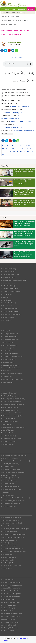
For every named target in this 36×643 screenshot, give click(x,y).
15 (10, 149)
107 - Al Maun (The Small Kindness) (11, 611)
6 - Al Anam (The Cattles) (8, 283)
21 (30, 149)
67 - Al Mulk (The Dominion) (9, 481)
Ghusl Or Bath (6, 12)
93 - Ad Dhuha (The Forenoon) (9, 563)
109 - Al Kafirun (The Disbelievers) (10, 616)
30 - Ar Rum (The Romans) (8, 359)
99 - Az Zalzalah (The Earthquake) (10, 588)
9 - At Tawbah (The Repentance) (10, 291)
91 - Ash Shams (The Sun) (8, 557)
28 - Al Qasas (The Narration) (9, 353)
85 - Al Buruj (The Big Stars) (9, 540)
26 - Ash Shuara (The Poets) (9, 348)
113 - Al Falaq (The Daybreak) (9, 628)
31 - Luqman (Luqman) (7, 362)
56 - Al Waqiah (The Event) (8, 441)
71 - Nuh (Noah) (5, 492)
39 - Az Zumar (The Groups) (9, 393)
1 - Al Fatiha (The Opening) (8, 269)
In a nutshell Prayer (22, 9)
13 (3, 149)
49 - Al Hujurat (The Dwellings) (9, 421)
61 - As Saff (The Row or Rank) (10, 464)
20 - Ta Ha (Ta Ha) (6, 331)
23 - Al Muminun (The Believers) (10, 339)
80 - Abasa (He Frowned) (8, 526)
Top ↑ (6, 640)
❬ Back (13, 57)
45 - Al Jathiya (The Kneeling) (9, 410)
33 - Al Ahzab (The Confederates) (10, 368)
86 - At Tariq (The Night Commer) (10, 543)
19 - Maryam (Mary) (6, 320)
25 (14, 152)
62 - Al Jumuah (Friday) (7, 466)
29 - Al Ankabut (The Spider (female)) (11, 356)
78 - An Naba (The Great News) (10, 520)
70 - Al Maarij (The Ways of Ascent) (11, 489)
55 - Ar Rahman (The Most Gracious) (11, 438)
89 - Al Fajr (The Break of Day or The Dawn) (13, 551)
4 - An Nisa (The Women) (8, 277)
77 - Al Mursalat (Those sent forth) (11, 517)
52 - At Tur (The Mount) (7, 430)
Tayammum (20, 12)
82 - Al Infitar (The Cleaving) (9, 531)
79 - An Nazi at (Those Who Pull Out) (11, 523)
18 (20, 149)
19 (23, 149)
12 (32, 146)
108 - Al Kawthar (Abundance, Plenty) (11, 613)
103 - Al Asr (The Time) (7, 599)
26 (17, 152)
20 (27, 149)
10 (26, 146)
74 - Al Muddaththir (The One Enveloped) (12, 501)
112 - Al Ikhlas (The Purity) (8, 625)
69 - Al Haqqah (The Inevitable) (10, 486)
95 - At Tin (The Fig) (6, 568)
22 (3, 152)
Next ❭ (21, 57)
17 (16, 149)
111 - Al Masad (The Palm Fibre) (10, 622)
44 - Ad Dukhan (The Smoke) (9, 407)
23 (7, 152)
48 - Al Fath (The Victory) (8, 418)
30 (31, 152)
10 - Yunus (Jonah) (6, 294)
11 (29, 146)
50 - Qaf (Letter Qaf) (6, 424)
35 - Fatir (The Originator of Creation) (11, 373)
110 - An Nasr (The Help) (8, 619)
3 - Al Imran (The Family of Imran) (10, 274)
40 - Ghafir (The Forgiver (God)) (10, 396)
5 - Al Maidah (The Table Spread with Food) (13, 280)
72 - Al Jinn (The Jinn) (7, 495)
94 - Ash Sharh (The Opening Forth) (11, 566)
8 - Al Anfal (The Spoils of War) (10, 288)
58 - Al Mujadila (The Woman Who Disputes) (13, 455)
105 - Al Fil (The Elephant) (8, 605)
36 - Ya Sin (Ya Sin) (6, 376)
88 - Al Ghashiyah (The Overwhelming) (12, 548)
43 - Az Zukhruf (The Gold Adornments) (12, 404)
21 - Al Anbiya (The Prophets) (9, 334)
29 (28, 152)
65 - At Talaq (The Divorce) (8, 475)
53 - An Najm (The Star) (7, 433)
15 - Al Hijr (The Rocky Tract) (9, 308)
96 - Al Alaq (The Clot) (7, 579)
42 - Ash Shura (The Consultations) (11, 401)
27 (21, 152)
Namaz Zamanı (22, 638)
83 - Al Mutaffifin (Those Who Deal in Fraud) (13, 534)
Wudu (13, 12)
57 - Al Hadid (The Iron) (7, 444)
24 (10, 152)
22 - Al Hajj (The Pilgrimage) (9, 336)
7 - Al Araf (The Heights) (8, 286)
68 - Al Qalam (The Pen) (7, 483)
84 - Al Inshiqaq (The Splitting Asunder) (12, 537)
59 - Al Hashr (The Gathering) (9, 458)
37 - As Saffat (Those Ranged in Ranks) (12, 379)
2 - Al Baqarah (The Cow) (8, 271)
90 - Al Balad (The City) (7, 554)
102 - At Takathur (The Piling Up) (10, 596)
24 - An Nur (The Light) (7, 342)
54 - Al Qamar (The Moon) (8, 436)
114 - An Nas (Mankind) (7, 631)
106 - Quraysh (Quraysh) (8, 608)
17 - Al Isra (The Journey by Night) (10, 314)
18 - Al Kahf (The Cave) (7, 317)
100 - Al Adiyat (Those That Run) (10, 591)
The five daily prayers (8, 9)
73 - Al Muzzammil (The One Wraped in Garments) (15, 498)
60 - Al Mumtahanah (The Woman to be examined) (15, 461)
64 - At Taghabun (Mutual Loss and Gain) (12, 472)
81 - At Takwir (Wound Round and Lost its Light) (15, 528)
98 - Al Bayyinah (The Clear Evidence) (11, 585)
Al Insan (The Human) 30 (20, 107)
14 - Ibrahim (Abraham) (7, 306)
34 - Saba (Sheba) (6, 371)
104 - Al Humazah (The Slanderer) (10, 602)
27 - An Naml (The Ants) (8, 351)
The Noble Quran (14, 42)
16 (13, 149)
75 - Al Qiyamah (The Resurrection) (11, 503)
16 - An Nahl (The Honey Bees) (9, 311)
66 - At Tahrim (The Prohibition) (10, 478)
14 (6, 149)
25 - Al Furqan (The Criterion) (9, 345)
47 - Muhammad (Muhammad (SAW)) (11, 416)
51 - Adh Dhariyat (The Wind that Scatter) (12, 427)
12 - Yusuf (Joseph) (6, 300)
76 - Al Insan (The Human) (8, 506)
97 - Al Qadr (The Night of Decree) (10, 582)
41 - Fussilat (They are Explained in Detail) (13, 399)
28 (24, 152)
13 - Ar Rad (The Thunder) (8, 303)
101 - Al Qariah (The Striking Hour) (11, 593)
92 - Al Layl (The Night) (7, 560)
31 (3, 154)
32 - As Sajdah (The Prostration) (10, 365)
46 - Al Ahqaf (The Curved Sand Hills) (11, 413)
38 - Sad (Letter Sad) (7, 382)
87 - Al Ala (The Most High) (8, 546)
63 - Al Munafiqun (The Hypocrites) (11, 469)
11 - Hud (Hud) (5, 297)
